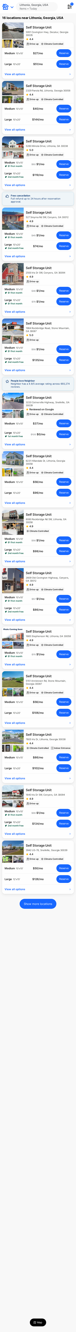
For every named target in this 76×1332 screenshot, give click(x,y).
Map (39, 1322)
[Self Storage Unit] (38, 35)
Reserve (64, 53)
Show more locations (38, 904)
